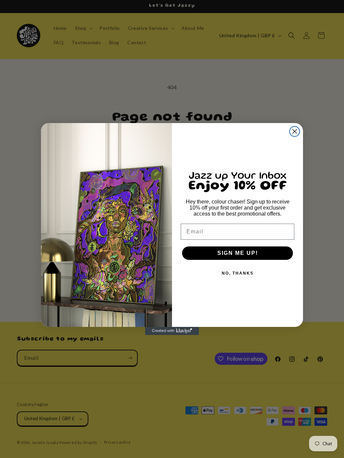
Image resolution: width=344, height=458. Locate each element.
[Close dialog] (295, 131)
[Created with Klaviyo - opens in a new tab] (172, 331)
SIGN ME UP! (237, 253)
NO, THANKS (238, 273)
